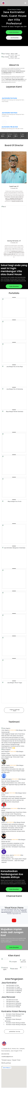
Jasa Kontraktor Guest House (9, 112)
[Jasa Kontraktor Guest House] (5, 108)
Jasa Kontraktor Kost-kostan (9, 98)
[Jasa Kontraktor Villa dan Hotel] (4, 123)
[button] (14, 60)
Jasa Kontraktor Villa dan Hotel (9, 127)
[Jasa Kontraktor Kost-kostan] (5, 94)
